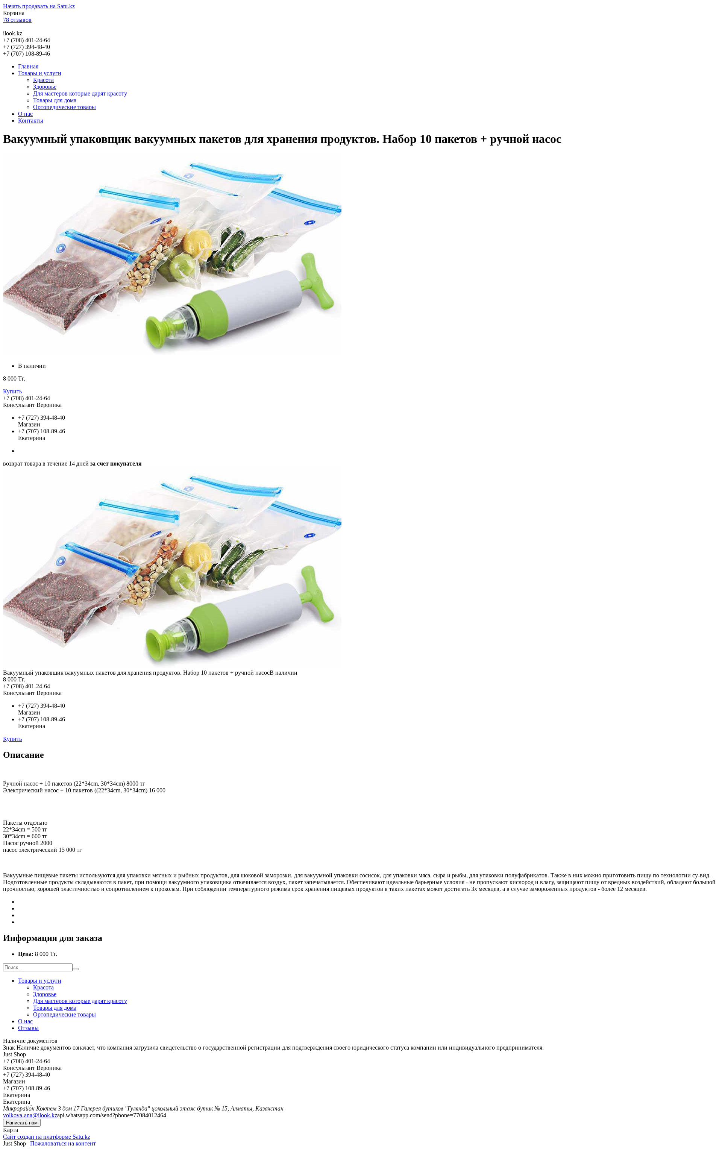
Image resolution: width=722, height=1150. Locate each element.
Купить (12, 391)
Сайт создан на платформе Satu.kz (46, 1136)
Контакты (30, 120)
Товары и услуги (39, 73)
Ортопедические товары (64, 107)
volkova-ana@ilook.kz (30, 1115)
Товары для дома (54, 100)
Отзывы (28, 1028)
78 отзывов (17, 20)
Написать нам (22, 1123)
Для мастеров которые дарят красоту (80, 93)
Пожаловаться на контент (63, 1143)
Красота (43, 80)
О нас (25, 114)
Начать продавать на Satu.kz (39, 6)
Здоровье (44, 86)
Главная (28, 66)
